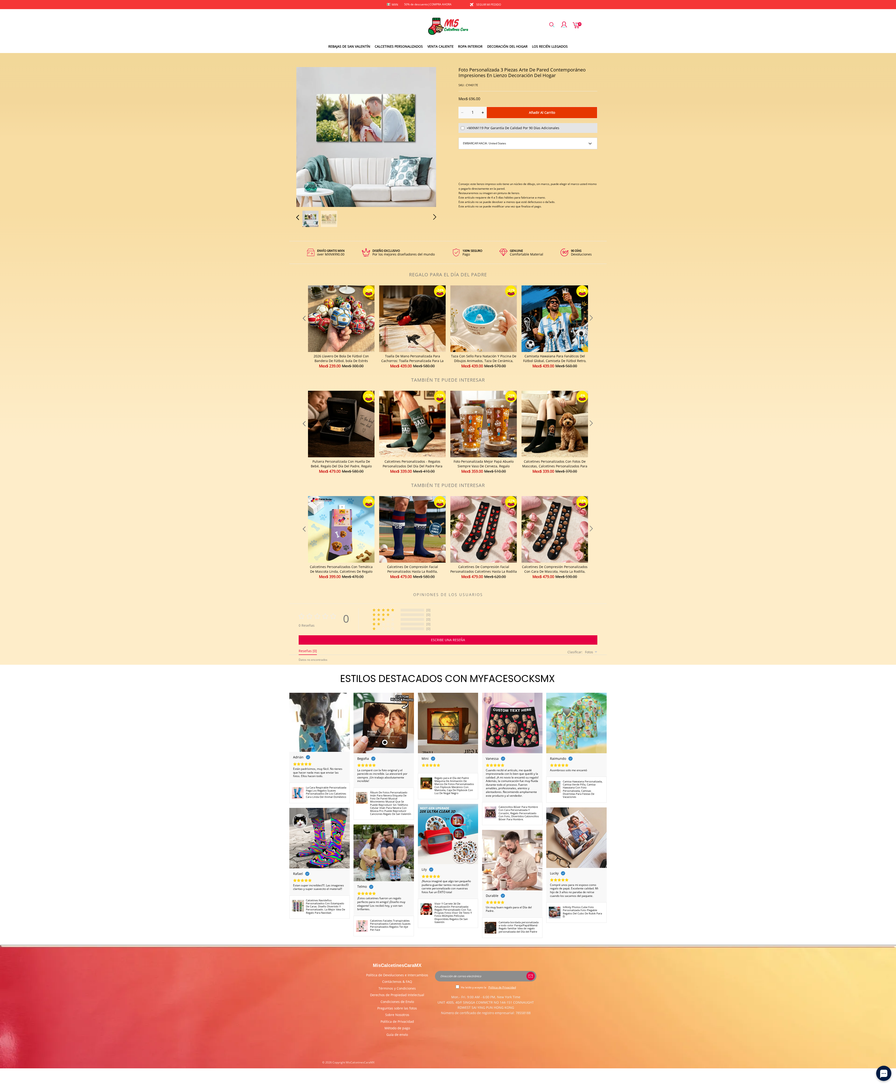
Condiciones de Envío (397, 1001)
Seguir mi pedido (488, 5)
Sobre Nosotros (397, 1014)
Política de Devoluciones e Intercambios (397, 975)
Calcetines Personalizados (399, 46)
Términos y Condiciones (397, 988)
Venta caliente (440, 46)
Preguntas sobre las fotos (397, 1008)
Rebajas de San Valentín (349, 46)
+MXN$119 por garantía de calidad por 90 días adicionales (513, 128)
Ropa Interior (470, 46)
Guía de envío (397, 1034)
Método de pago (397, 1028)
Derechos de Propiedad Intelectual (397, 995)
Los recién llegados (550, 46)
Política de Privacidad (397, 1021)
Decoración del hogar (507, 46)
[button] (307, 136)
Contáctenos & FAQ (397, 981)
